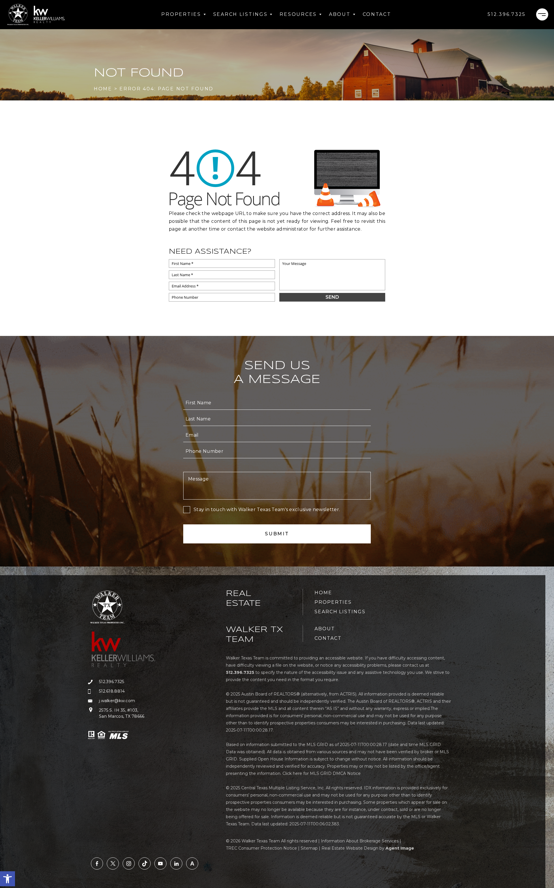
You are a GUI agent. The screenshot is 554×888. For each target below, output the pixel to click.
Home (323, 592)
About (340, 14)
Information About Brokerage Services (359, 841)
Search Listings (240, 14)
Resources (298, 14)
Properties (181, 14)
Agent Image (399, 848)
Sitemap (309, 848)
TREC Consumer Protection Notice (261, 848)
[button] (7, 878)
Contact (377, 14)
